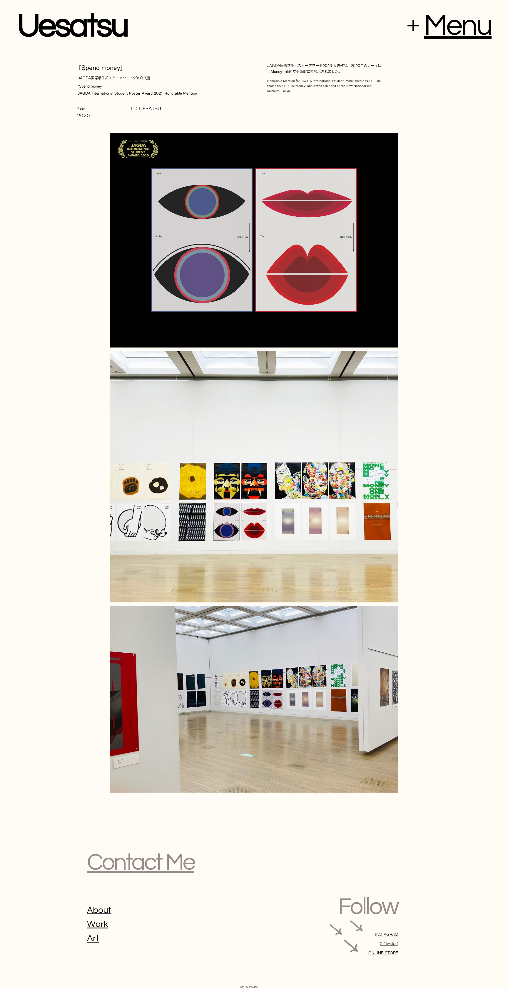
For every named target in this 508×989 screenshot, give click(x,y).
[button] (458, 26)
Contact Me (140, 862)
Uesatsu (72, 26)
